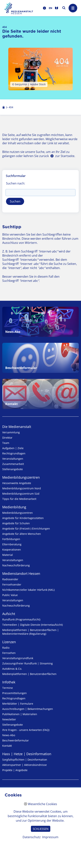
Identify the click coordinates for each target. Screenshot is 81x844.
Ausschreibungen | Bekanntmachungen (27, 709)
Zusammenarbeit (13, 464)
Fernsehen (9, 653)
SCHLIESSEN (40, 829)
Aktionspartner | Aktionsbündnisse (24, 765)
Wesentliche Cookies (42, 804)
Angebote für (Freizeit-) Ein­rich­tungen (26, 528)
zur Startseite (64, 156)
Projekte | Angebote (15, 770)
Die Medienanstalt (16, 426)
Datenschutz (32, 837)
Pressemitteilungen (14, 693)
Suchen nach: (15, 183)
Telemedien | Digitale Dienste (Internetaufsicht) (32, 624)
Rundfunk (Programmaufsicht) (21, 619)
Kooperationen (11, 549)
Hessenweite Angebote (16, 483)
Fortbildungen (11, 539)
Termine (7, 688)
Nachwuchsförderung (16, 565)
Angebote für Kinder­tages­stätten (23, 518)
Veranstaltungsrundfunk (17, 658)
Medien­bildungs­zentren (21, 477)
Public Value (10, 595)
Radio (5, 647)
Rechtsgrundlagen (13, 453)
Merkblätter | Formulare (17, 703)
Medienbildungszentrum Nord (21, 488)
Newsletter (9, 719)
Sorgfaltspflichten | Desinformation (24, 759)
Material (7, 555)
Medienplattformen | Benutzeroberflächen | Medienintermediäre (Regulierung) (30, 631)
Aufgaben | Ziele (13, 448)
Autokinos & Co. (12, 668)
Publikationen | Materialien (19, 714)
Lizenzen (9, 642)
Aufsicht (8, 613)
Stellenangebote (12, 469)
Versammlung (11, 432)
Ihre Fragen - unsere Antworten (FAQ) (25, 730)
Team (5, 443)
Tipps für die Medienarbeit (19, 499)
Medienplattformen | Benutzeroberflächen (29, 674)
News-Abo (8, 735)
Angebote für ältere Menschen (21, 534)
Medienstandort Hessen (21, 573)
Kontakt (7, 745)
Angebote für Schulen (16, 523)
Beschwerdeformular (15, 740)
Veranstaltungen (12, 458)
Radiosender (10, 579)
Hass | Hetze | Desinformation (26, 754)
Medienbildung (14, 507)
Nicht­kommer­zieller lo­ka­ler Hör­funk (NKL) (28, 590)
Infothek (8, 682)
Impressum (50, 837)
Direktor (7, 437)
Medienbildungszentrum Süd (20, 493)
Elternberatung (11, 544)
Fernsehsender (11, 584)
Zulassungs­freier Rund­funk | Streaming (27, 663)
